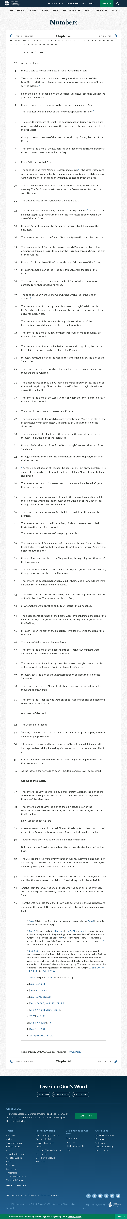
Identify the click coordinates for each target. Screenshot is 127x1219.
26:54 (33, 1022)
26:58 (32, 977)
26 (54, 971)
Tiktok (118, 1196)
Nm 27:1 (41, 1009)
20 (96, 41)
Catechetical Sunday (16, 1176)
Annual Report (13, 1146)
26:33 (33, 1009)
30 (32, 44)
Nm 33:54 (41, 1022)
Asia (8, 1150)
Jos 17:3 (56, 1009)
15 (75, 41)
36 (56, 44)
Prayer (39, 1146)
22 (104, 41)
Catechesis (11, 1172)
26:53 (32, 1016)
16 (79, 41)
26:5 (32, 990)
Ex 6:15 (83, 931)
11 (59, 41)
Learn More (86, 1116)
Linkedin (106, 1196)
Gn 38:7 (40, 1003)
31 (36, 44)
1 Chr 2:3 (59, 1003)
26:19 (33, 1003)
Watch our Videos (81, 1094)
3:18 (47, 977)
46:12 (51, 1003)
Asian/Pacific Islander (16, 1154)
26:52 (32, 950)
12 (63, 41)
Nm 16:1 (43, 996)
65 (92, 921)
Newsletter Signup (104, 1146)
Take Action (71, 1138)
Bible (8, 1161)
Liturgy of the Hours (45, 1157)
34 (48, 44)
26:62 (33, 1029)
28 (23, 44)
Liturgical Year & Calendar (48, 1150)
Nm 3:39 (41, 1029)
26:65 (32, 1035)
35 (52, 44)
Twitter (88, 1196)
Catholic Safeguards (15, 1180)
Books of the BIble (44, 1139)
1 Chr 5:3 (42, 990)
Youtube (100, 1196)
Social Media (101, 1150)
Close (120, 1216)
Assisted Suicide (14, 1157)
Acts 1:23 (47, 971)
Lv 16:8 (92, 967)
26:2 (32, 984)
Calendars (100, 1142)
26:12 (32, 931)
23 (108, 41)
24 (112, 41)
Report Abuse (88, 4)
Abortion (10, 1135)
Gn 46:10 (71, 931)
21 (100, 41)
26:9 (32, 996)
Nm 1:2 (38, 984)
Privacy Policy (74, 1051)
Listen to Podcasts (61, 1094)
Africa (9, 1139)
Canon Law (11, 1169)
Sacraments (41, 1154)
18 (87, 41)
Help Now (106, 3)
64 (89, 921)
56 (37, 950)
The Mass (40, 1161)
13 (67, 41)
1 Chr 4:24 (58, 931)
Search (117, 3)
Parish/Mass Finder (104, 1135)
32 (40, 44)
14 (71, 41)
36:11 (48, 1009)
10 (55, 41)
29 (27, 44)
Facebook (94, 1196)
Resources (100, 1139)
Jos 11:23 (40, 1016)
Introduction (18, 41)
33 (44, 44)
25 (11, 44)
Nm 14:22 (40, 1035)
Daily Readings (53, 4)
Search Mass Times (45, 1142)
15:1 (35, 971)
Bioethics (10, 1165)
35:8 (49, 1022)
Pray (68, 1149)
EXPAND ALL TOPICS (15, 1185)
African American (14, 1142)
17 (83, 41)
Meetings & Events (75, 1145)
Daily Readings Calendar (63, 3)
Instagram (112, 1196)
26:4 (31, 921)
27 (19, 44)
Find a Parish (73, 4)
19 (92, 41)
